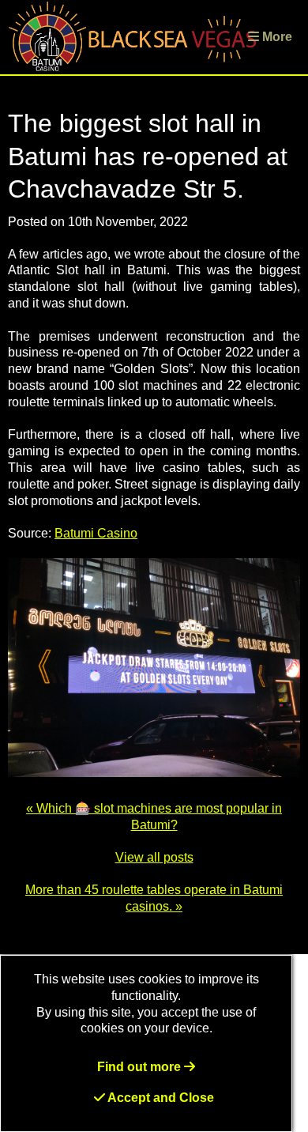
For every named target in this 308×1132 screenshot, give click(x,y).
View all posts (154, 857)
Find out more (140, 1067)
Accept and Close (159, 1097)
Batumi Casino (95, 533)
